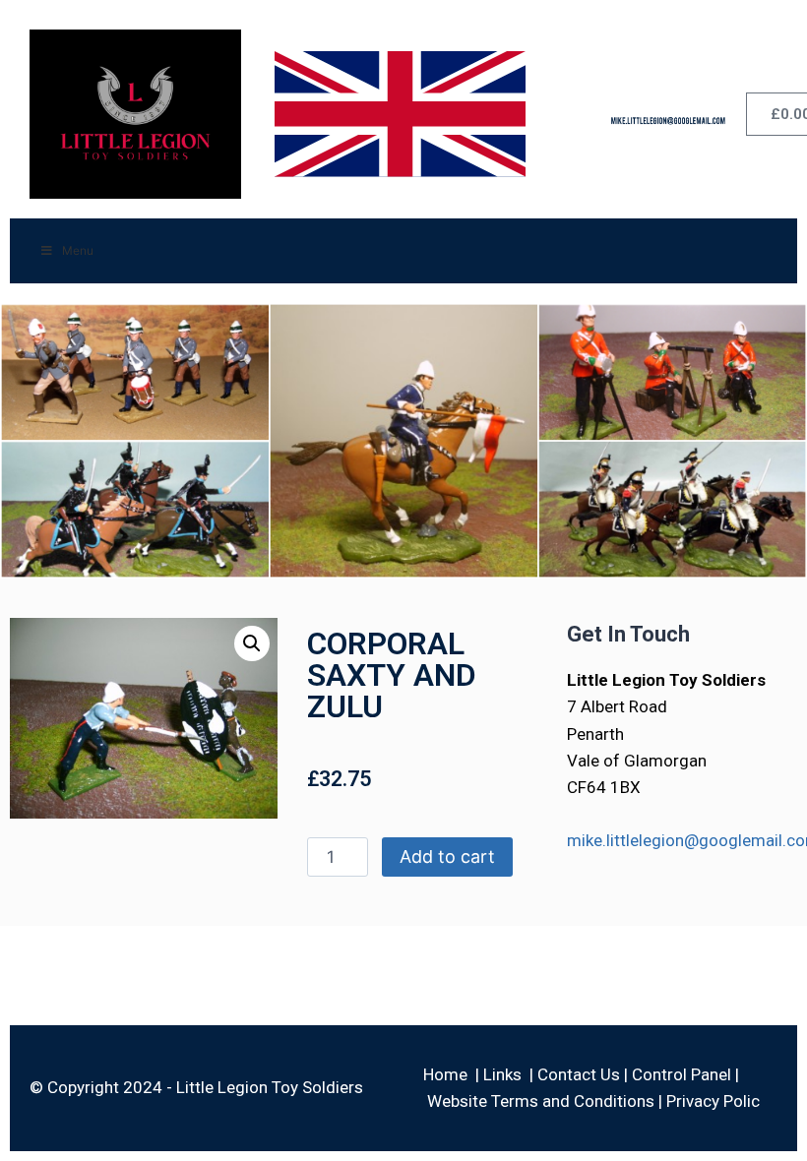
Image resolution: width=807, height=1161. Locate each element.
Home (445, 1074)
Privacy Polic (713, 1101)
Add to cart (447, 856)
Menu (77, 250)
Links (502, 1074)
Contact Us (578, 1074)
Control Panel (681, 1074)
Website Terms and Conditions (540, 1101)
